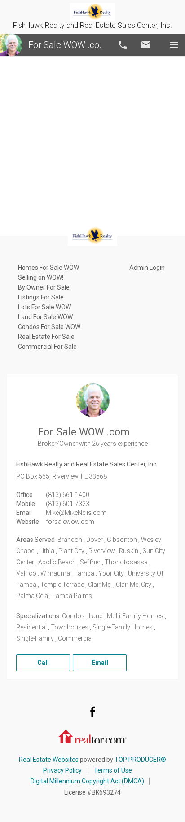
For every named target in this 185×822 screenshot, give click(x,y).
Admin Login (147, 267)
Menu (174, 45)
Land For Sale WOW (45, 317)
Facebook (92, 711)
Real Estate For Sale (46, 336)
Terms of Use (113, 770)
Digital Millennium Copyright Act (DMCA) (87, 781)
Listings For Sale (41, 297)
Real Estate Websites (49, 759)
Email (146, 45)
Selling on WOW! (40, 277)
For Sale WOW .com (67, 45)
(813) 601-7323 (67, 503)
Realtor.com (92, 736)
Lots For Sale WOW (44, 307)
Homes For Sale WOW (48, 267)
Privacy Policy (62, 770)
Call (122, 45)
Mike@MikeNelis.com (76, 512)
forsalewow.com (70, 521)
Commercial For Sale (47, 346)
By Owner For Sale (44, 287)
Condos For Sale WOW (49, 326)
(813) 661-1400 (67, 494)
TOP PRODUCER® (140, 759)
